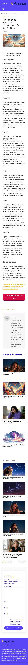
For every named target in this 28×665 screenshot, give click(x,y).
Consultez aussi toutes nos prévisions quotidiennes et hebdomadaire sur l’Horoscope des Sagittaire (14, 287)
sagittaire (12, 309)
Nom (5, 602)
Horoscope (8, 13)
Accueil (3, 13)
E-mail (6, 607)
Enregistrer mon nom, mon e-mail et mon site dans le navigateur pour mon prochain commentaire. (16, 622)
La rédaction (15, 318)
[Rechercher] (3, 8)
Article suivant (22, 562)
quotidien (8, 309)
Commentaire (8, 586)
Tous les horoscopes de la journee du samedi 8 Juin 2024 (14, 297)
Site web (6, 613)
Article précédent (6, 562)
